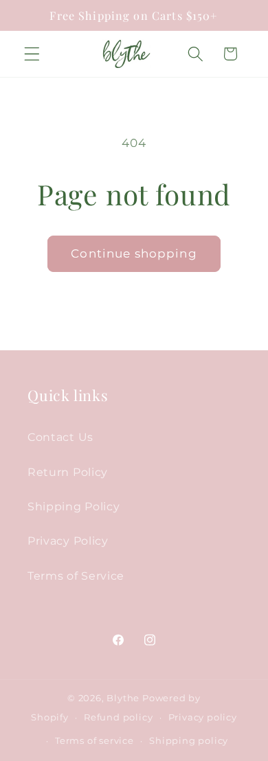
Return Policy (67, 472)
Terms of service (94, 741)
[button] (31, 53)
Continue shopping (134, 253)
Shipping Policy (73, 506)
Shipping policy (188, 741)
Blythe (123, 698)
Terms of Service (75, 575)
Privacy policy (202, 717)
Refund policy (118, 717)
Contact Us (60, 437)
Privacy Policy (68, 540)
